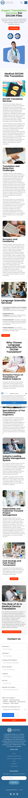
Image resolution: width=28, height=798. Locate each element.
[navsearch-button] (21, 3)
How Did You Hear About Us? (11, 707)
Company (5, 673)
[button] (26, 393)
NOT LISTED (14, 703)
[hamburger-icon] (25, 2)
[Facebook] (10, 794)
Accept (14, 402)
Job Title (4, 680)
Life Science (21, 701)
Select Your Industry (8, 698)
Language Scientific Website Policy (14, 404)
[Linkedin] (17, 794)
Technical (6, 703)
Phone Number (7, 667)
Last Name (5, 653)
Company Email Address (9, 660)
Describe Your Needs (8, 687)
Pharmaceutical (14, 700)
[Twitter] (14, 794)
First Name (5, 646)
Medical (5, 700)
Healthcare (12, 701)
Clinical (5, 701)
